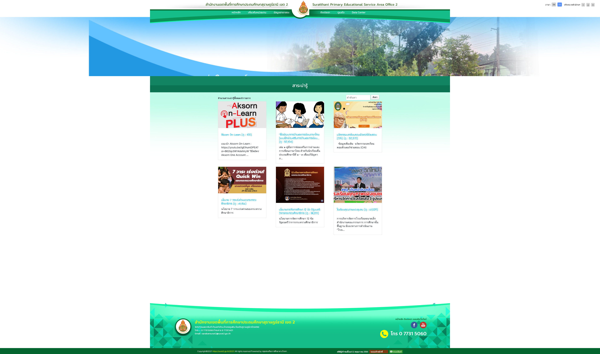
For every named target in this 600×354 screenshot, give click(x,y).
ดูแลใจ (341, 12)
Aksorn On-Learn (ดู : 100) (236, 134)
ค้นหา (375, 97)
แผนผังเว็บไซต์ (420, 319)
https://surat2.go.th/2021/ (223, 351)
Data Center (358, 12)
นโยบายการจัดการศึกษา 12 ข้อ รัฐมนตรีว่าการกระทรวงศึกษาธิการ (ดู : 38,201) (299, 211)
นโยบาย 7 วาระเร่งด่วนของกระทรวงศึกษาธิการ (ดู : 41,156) (238, 201)
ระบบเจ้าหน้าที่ (377, 352)
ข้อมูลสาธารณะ (281, 12)
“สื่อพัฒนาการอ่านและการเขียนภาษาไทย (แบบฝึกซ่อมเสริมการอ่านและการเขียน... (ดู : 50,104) (299, 138)
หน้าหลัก (236, 12)
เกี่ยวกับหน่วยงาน (257, 12)
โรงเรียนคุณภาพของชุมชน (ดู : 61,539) (357, 209)
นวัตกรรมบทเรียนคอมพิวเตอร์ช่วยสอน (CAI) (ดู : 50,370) (357, 136)
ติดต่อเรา (325, 12)
